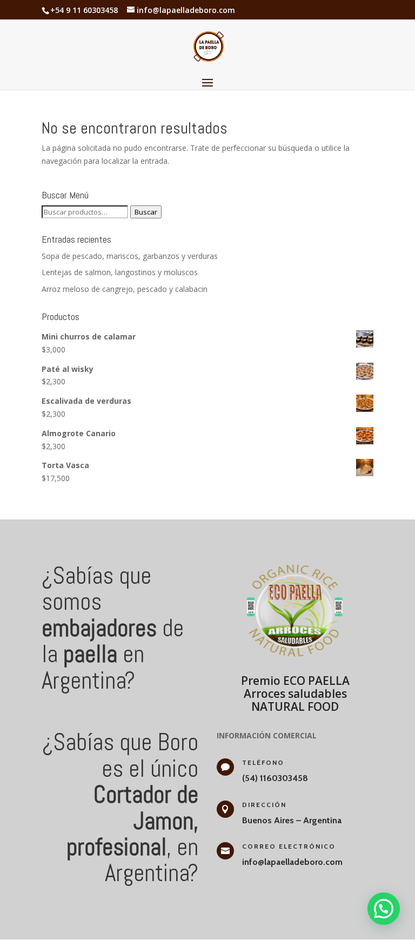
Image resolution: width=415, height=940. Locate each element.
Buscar (146, 212)
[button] (383, 908)
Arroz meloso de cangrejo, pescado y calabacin (125, 289)
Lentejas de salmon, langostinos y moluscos (120, 272)
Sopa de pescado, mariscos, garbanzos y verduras (130, 256)
